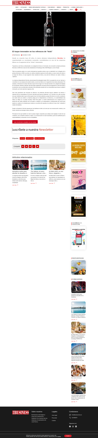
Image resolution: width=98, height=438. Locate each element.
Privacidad (54, 417)
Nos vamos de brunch (76, 377)
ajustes (59, 436)
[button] (22, 146)
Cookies (54, 420)
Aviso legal (54, 415)
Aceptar (68, 436)
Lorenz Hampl (29, 138)
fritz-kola (60, 58)
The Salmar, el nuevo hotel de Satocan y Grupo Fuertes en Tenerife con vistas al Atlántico (78, 316)
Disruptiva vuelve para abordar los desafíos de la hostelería (19, 173)
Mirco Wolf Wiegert (39, 138)
